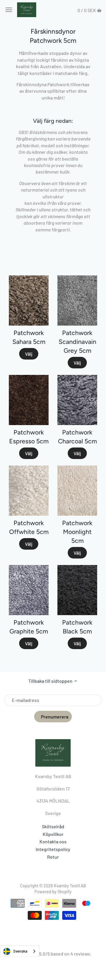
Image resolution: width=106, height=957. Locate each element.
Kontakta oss (53, 841)
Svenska (20, 951)
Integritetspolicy (53, 849)
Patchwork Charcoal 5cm (77, 437)
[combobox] (19, 951)
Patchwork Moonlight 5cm (77, 531)
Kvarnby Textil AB (70, 885)
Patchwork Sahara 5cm (28, 337)
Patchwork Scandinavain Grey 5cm (77, 341)
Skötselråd (53, 826)
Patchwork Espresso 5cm (29, 437)
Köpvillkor (53, 834)
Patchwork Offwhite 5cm (29, 527)
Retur (53, 857)
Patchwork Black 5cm (77, 627)
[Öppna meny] (8, 9)
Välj (28, 354)
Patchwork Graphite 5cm (28, 627)
